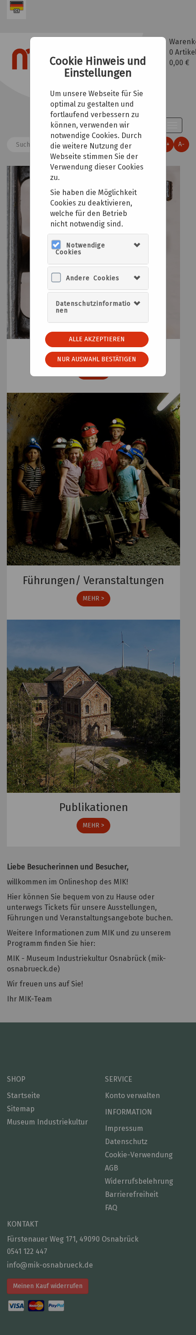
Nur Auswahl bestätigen (96, 359)
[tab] (98, 249)
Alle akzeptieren (97, 339)
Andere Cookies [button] (92, 278)
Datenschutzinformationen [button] (93, 307)
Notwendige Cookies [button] (80, 248)
